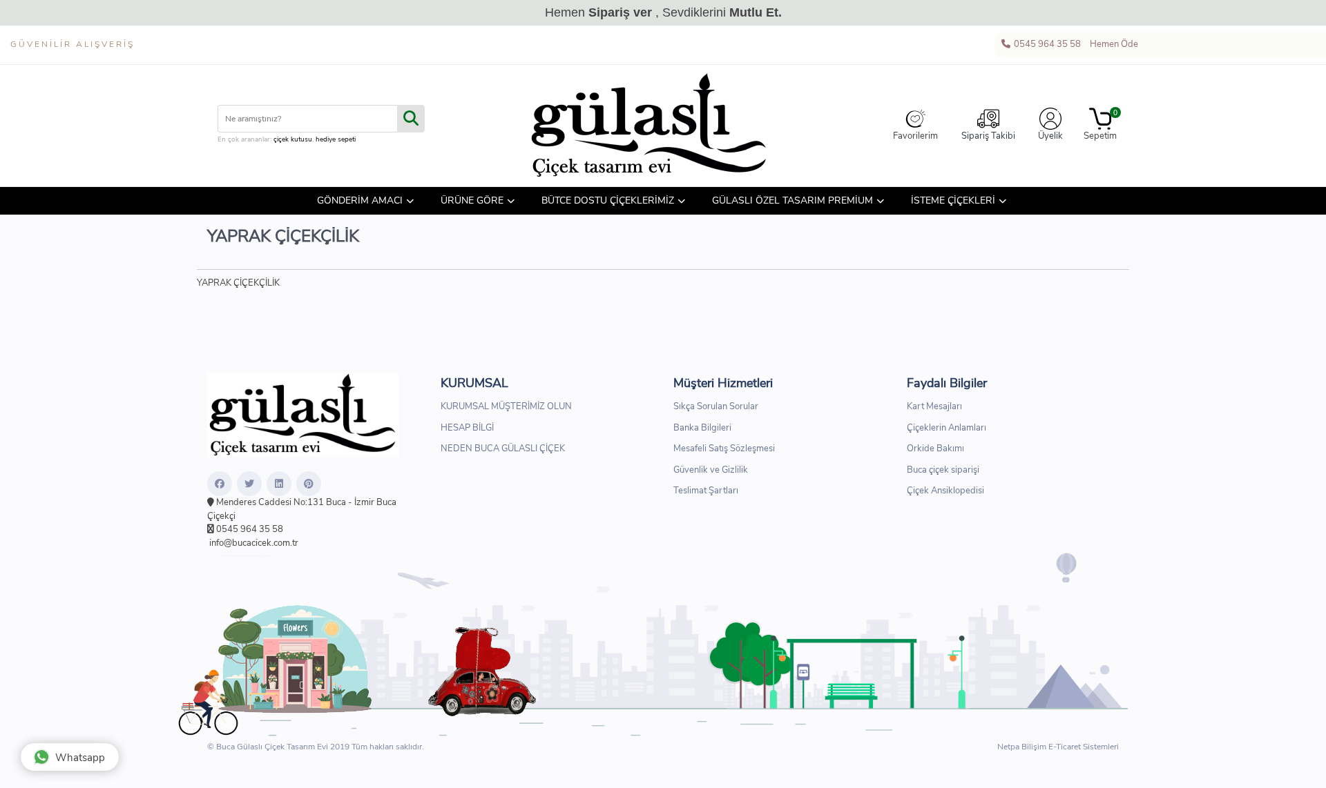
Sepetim (1100, 125)
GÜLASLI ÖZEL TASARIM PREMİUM (792, 200)
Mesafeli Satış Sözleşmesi (724, 448)
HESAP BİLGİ (467, 428)
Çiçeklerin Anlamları (946, 428)
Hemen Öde (1113, 44)
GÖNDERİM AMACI (360, 200)
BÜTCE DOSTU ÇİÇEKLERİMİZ (607, 200)
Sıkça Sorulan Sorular (715, 406)
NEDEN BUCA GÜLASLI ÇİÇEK (503, 448)
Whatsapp (80, 758)
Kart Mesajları (934, 406)
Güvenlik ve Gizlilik (710, 470)
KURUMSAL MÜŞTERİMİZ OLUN (506, 406)
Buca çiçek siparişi (943, 470)
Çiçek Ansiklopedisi (945, 490)
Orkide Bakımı (935, 448)
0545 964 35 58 (1046, 44)
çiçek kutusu (292, 139)
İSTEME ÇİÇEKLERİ (953, 200)
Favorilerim (915, 136)
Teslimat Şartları (705, 490)
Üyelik (1050, 136)
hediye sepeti (336, 139)
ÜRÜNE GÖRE (472, 200)
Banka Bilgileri (702, 428)
